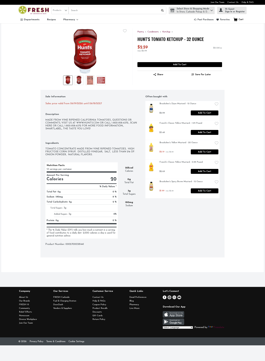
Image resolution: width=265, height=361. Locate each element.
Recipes (51, 19)
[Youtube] (179, 298)
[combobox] (60, 10)
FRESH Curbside (61, 297)
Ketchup (166, 32)
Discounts (97, 312)
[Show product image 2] (79, 80)
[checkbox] (125, 31)
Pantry (140, 32)
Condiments (153, 32)
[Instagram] (174, 298)
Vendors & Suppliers (62, 308)
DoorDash (58, 304)
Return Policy (98, 319)
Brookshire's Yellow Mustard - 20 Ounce (178, 142)
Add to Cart (179, 65)
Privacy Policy (36, 341)
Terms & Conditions (55, 341)
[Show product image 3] (90, 80)
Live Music (134, 308)
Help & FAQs (99, 301)
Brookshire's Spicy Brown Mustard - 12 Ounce (181, 181)
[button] (211, 9)
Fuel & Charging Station (64, 301)
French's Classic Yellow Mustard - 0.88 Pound (181, 162)
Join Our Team (217, 2)
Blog (131, 301)
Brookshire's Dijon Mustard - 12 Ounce (177, 103)
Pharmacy (134, 304)
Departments (31, 19)
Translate (219, 327)
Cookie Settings (76, 341)
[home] (34, 10)
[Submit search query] (162, 10)
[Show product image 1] (68, 80)
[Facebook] (164, 298)
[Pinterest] (169, 298)
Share (160, 74)
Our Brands (24, 301)
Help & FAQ (248, 2)
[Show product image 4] (101, 80)
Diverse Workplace (28, 319)
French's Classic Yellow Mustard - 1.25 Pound (180, 123)
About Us (23, 297)
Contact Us (232, 2)
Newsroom (24, 316)
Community (24, 308)
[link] (203, 19)
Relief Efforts (25, 312)
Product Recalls (100, 308)
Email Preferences (137, 297)
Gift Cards (97, 316)
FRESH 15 (24, 304)
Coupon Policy (99, 304)
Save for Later (203, 74)
